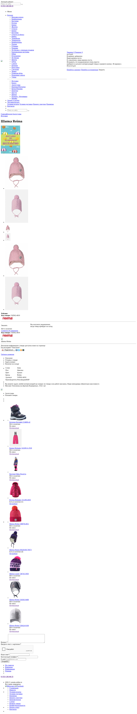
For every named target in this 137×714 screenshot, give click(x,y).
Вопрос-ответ (14, 707)
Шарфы (14, 98)
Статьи (12, 701)
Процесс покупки (39, 104)
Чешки (14, 71)
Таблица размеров (7, 354)
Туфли (14, 77)
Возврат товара (15, 703)
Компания (9, 667)
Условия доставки (26, 104)
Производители (15, 700)
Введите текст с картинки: (11, 644)
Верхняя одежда (17, 17)
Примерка (50, 104)
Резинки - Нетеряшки (19, 96)
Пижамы (15, 48)
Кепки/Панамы (17, 89)
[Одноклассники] (21, 350)
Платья (14, 44)
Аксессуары (16, 85)
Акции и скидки (13, 100)
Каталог (10, 15)
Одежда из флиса (18, 34)
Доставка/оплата (13, 102)
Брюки (14, 25)
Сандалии (15, 69)
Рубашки (15, 46)
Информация (10, 669)
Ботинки (15, 65)
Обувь (14, 62)
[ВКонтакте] (17, 350)
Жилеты (15, 27)
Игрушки (15, 81)
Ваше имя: (5, 655)
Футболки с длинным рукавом (23, 50)
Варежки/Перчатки (19, 87)
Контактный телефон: (9, 657)
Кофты (14, 36)
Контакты (10, 106)
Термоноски (16, 40)
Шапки (14, 94)
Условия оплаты (13, 104)
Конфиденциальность (17, 705)
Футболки (15, 58)
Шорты (14, 60)
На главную (9, 665)
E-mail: (3, 659)
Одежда (14, 29)
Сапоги (14, 64)
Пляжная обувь (17, 73)
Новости (12, 690)
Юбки (14, 54)
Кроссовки (15, 67)
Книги (14, 83)
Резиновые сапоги (18, 75)
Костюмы (15, 21)
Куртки (14, 23)
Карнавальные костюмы (20, 52)
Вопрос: (4, 642)
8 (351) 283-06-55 (7, 6)
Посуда (14, 93)
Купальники (16, 56)
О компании (13, 688)
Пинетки (15, 91)
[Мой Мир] (23, 350)
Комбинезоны (17, 19)
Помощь (8, 671)
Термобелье (16, 38)
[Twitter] (19, 350)
